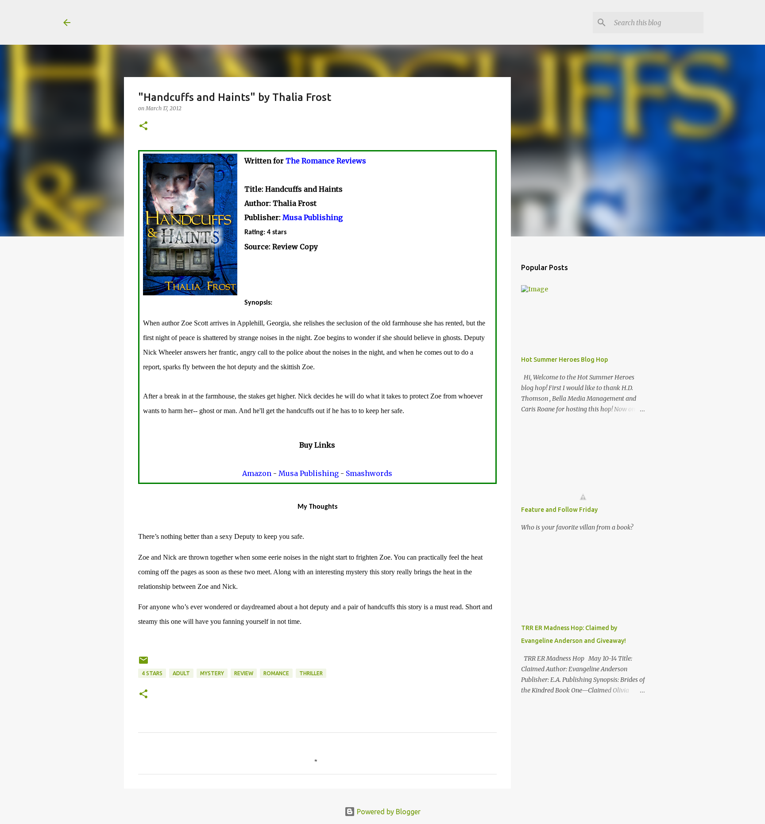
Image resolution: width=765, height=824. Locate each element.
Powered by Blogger (388, 812)
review (243, 673)
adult (181, 673)
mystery (212, 673)
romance (276, 673)
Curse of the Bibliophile (172, 22)
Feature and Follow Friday (559, 509)
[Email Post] (143, 663)
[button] (143, 126)
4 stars (152, 673)
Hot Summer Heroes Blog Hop (564, 359)
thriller (311, 673)
